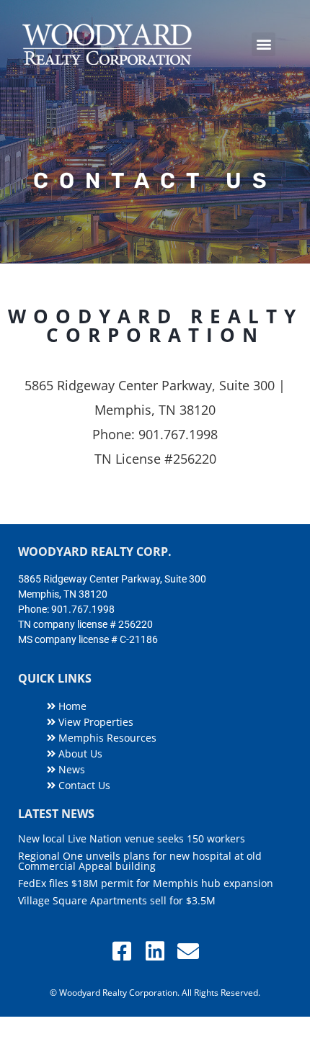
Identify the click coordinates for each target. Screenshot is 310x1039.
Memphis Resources (106, 738)
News (70, 769)
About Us (79, 753)
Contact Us (83, 785)
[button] (263, 44)
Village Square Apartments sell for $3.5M (117, 900)
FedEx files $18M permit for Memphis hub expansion (145, 883)
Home (71, 706)
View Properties (94, 722)
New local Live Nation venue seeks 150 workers (131, 838)
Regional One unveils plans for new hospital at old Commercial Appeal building (140, 861)
